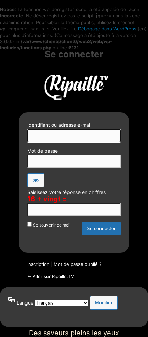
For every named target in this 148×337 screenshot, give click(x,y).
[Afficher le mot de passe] (35, 180)
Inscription (38, 264)
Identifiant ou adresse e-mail (59, 125)
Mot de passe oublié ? (78, 264)
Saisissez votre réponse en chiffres (66, 192)
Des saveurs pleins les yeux (74, 86)
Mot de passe (42, 151)
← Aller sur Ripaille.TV (50, 276)
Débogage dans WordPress (107, 28)
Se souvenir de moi (51, 225)
